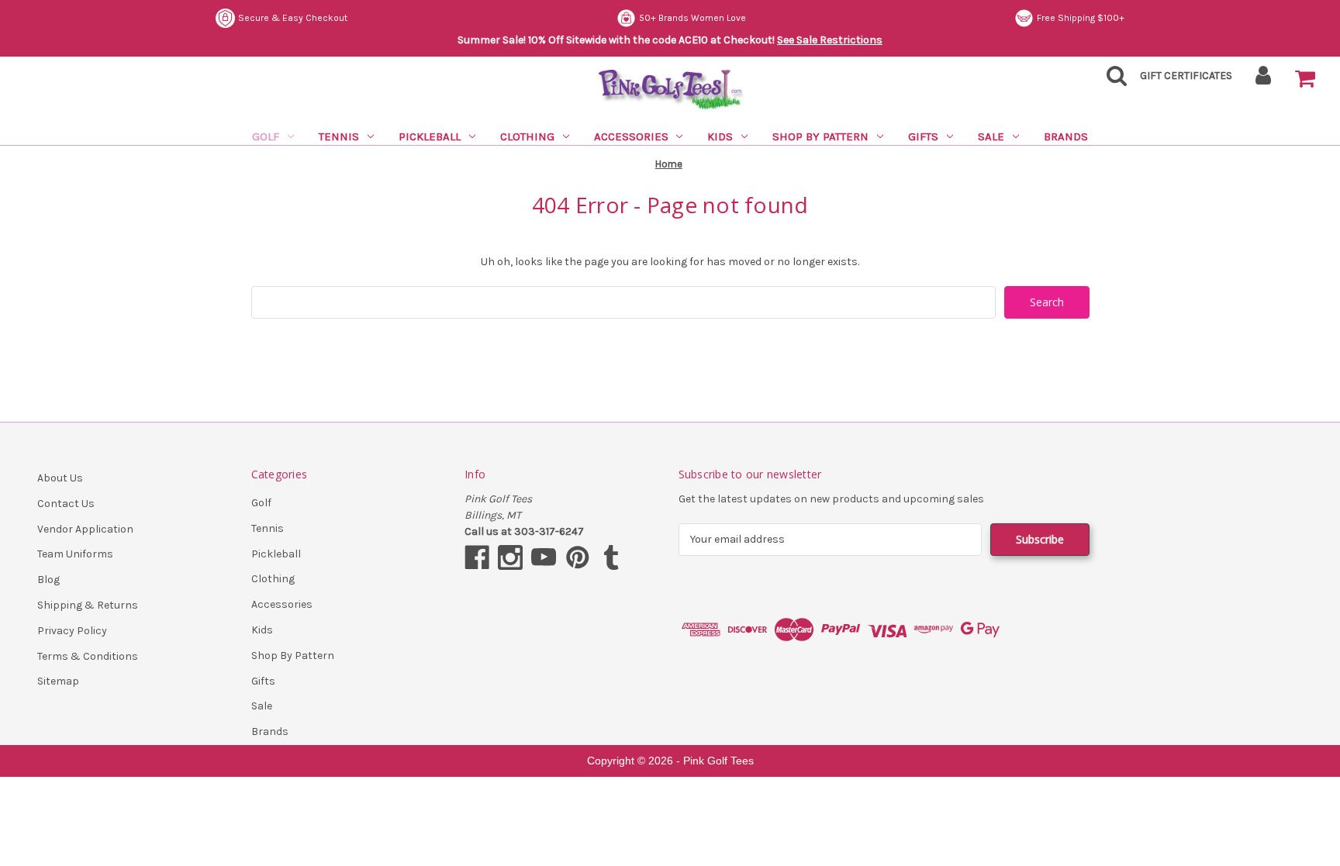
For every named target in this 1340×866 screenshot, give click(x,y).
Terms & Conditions (87, 656)
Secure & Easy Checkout (292, 17)
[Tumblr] (611, 557)
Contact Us (66, 503)
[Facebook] (477, 557)
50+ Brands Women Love (692, 17)
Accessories (631, 136)
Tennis (339, 136)
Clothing (527, 136)
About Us (60, 478)
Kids (720, 136)
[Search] (1112, 80)
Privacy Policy (72, 630)
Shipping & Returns (87, 605)
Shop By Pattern (820, 136)
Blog (48, 579)
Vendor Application (85, 529)
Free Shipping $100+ (1080, 17)
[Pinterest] (577, 557)
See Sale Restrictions (829, 40)
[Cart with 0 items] (1305, 79)
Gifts (923, 136)
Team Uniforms (75, 554)
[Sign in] (1263, 80)
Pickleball (430, 136)
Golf (265, 136)
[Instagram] (510, 557)
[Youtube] (543, 557)
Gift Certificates (1186, 75)
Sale (991, 136)
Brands (1066, 136)
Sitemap (58, 681)
